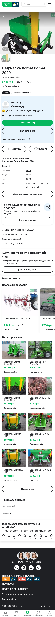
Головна (5, 615)
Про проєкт (9, 583)
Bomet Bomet (9, 506)
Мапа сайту (9, 599)
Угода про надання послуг (17, 594)
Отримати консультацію (27, 269)
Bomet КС (7, 514)
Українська (45, 606)
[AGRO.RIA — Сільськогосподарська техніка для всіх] (11, 4)
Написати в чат (27, 131)
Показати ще (27, 489)
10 (51, 538)
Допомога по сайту (27, 562)
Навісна (42, 183)
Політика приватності (15, 588)
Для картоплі (32, 187)
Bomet (28, 170)
